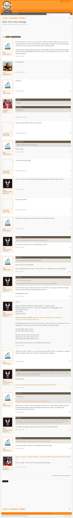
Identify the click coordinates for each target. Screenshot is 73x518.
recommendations (16, 36)
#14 (70, 345)
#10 (70, 228)
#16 (70, 387)
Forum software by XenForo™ (15, 515)
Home (64, 513)
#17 (70, 412)
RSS (70, 513)
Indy (19, 24)
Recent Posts (15, 13)
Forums (7, 11)
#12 (70, 271)
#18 (70, 429)
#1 (70, 56)
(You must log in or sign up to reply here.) (61, 475)
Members (15, 11)
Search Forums (6, 13)
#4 (70, 117)
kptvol (16, 72)
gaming (8, 36)
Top (68, 513)
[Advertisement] (18, 30)
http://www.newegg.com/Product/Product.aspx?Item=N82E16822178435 (35, 385)
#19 (70, 448)
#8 (70, 189)
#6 (70, 151)
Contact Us (56, 513)
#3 (70, 91)
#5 (70, 133)
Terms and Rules (67, 515)
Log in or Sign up (65, 1)
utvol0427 (5, 110)
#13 (70, 296)
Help (61, 513)
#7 (70, 170)
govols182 (6, 134)
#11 (70, 247)
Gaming (10, 24)
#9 (70, 209)
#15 (70, 361)
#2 (70, 72)
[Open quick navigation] (69, 18)
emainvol (17, 467)
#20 (70, 467)
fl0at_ (4, 190)
